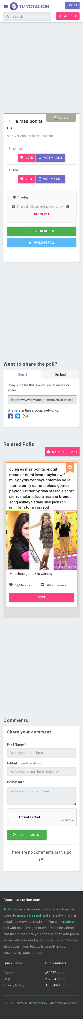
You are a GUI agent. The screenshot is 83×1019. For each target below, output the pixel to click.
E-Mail (24, 763)
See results (43, 231)
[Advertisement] (41, 67)
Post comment (29, 835)
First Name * (16, 744)
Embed (60, 374)
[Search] (7, 17)
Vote (29, 157)
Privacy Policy (13, 985)
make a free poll (29, 915)
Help (6, 979)
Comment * (15, 782)
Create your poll (64, 452)
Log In (72, 5)
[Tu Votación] (26, 6)
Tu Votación (12, 909)
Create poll (68, 16)
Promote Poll (44, 242)
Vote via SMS (52, 157)
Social (22, 374)
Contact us (11, 973)
